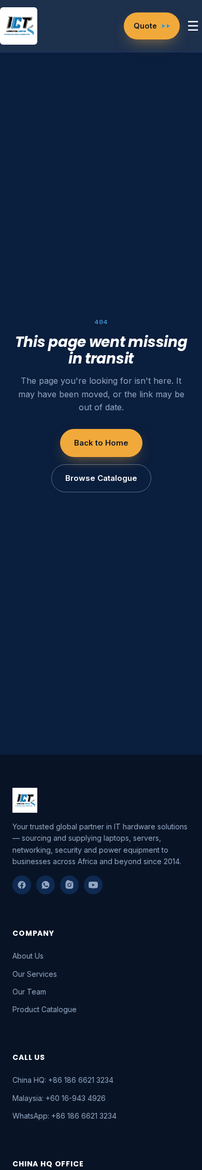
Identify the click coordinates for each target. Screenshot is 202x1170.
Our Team (29, 991)
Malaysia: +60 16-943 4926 (59, 1098)
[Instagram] (69, 885)
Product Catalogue (44, 1009)
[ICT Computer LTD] (20, 26)
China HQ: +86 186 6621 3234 (62, 1079)
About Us (28, 955)
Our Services (34, 974)
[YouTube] (93, 885)
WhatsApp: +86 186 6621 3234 (64, 1115)
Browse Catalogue (101, 478)
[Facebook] (21, 885)
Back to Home (101, 443)
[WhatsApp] (45, 885)
